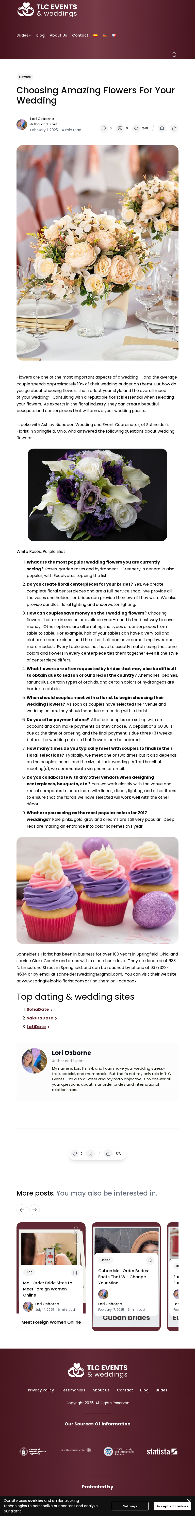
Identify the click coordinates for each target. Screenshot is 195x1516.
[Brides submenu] (30, 35)
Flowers (25, 77)
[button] (106, 128)
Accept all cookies (172, 1506)
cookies (35, 1500)
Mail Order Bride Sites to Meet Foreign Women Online (47, 1289)
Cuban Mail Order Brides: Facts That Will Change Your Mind (123, 1277)
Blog (29, 1272)
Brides (105, 1260)
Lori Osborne (42, 118)
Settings (130, 1506)
